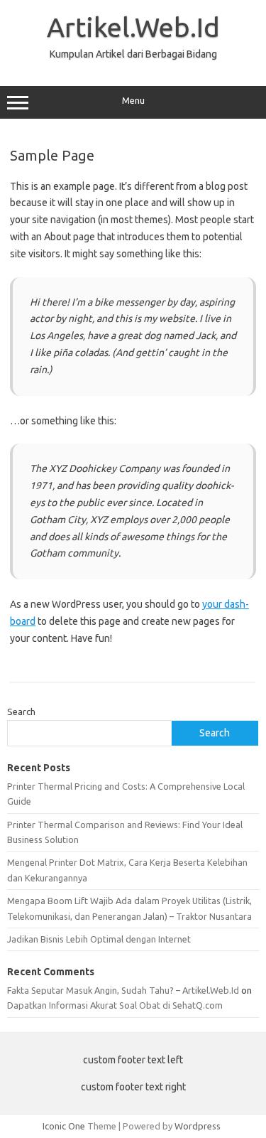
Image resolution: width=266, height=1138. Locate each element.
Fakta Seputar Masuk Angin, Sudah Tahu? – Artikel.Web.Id (123, 990)
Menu (133, 100)
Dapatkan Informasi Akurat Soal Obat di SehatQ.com (115, 1005)
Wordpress (197, 1126)
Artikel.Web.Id (133, 27)
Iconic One (64, 1126)
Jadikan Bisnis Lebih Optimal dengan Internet (99, 939)
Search (21, 711)
